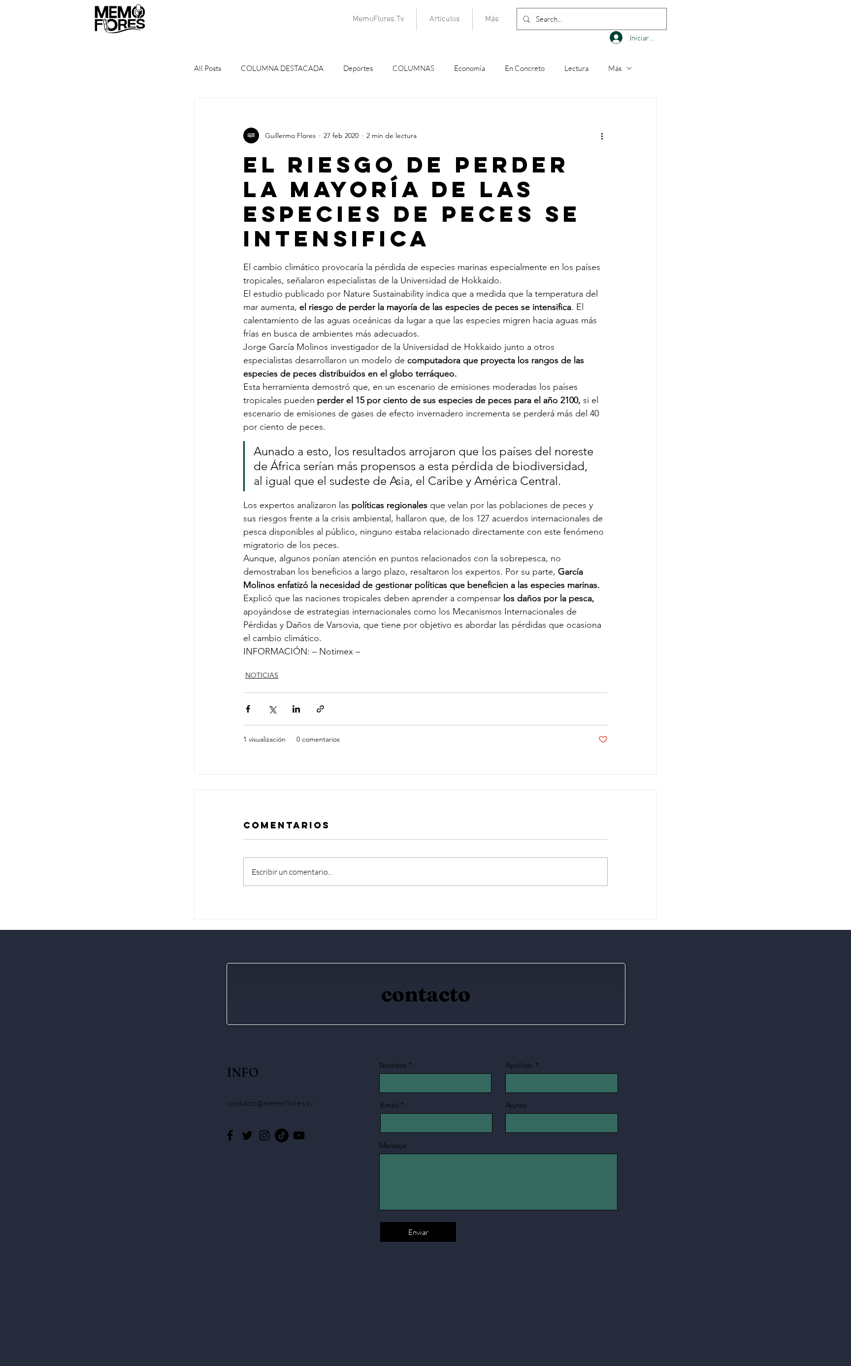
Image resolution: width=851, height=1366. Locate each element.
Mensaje (392, 1145)
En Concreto (525, 68)
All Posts (207, 68)
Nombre (393, 1065)
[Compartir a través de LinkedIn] (296, 709)
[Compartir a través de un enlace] (320, 709)
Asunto (516, 1105)
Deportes (358, 68)
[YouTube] (299, 1135)
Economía (469, 68)
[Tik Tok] (282, 1135)
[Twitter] (247, 1135)
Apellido (519, 1065)
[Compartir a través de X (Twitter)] (272, 709)
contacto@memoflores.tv (270, 1103)
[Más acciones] (602, 135)
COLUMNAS (413, 68)
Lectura (576, 68)
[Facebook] (230, 1135)
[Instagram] (264, 1135)
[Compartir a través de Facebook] (248, 709)
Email (389, 1105)
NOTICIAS (261, 675)
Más (615, 68)
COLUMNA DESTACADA (282, 68)
